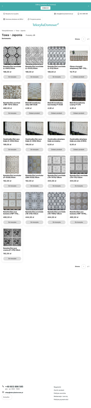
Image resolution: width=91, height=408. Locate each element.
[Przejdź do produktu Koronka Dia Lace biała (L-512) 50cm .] (57, 56)
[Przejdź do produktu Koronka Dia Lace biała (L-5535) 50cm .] (34, 56)
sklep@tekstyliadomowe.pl (64, 14)
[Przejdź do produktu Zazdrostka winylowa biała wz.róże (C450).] (79, 128)
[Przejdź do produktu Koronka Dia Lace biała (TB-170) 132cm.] (79, 165)
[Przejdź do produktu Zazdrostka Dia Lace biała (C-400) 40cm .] (34, 128)
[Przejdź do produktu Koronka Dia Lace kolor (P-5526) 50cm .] (12, 165)
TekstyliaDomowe (7, 30)
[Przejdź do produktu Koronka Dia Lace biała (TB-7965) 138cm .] (57, 201)
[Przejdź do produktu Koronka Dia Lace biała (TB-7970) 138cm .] (57, 165)
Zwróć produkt (59, 390)
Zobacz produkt (78, 77)
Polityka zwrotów (60, 393)
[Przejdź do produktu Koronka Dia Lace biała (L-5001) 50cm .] (12, 56)
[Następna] (89, 6)
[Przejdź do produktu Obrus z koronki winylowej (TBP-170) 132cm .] (79, 56)
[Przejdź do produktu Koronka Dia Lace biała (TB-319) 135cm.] (34, 201)
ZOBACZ (45, 8)
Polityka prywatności (61, 399)
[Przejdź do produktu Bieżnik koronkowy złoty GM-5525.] (34, 92)
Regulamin (57, 387)
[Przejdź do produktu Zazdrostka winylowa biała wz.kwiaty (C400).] (57, 128)
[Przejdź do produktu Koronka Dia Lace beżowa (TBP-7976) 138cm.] (79, 201)
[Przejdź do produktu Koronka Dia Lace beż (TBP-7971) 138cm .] (12, 92)
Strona (77, 39)
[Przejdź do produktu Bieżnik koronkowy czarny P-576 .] (79, 92)
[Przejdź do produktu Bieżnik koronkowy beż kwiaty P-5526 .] (57, 92)
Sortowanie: (6, 38)
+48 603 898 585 (14, 386)
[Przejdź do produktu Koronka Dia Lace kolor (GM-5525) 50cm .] (34, 165)
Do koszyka (12, 77)
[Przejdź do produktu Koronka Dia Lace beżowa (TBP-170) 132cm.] (12, 201)
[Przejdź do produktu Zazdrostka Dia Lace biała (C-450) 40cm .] (12, 128)
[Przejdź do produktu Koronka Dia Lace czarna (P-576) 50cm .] (12, 237)
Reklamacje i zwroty (61, 396)
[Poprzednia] (2, 6)
